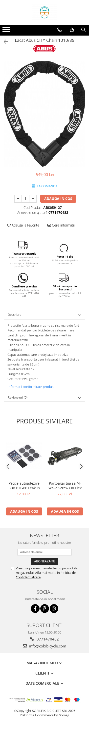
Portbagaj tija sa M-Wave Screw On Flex (65, 485)
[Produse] (6, 31)
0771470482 (47, 639)
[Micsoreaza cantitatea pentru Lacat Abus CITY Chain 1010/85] (18, 199)
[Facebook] (35, 608)
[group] (44, 114)
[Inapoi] (3, 41)
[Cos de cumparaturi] (72, 30)
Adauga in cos (58, 198)
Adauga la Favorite (25, 225)
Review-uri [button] (17, 397)
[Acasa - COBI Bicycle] (44, 12)
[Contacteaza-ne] (59, 30)
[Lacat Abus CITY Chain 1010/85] (44, 114)
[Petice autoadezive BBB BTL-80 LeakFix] (24, 455)
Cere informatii (63, 225)
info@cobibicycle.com (47, 645)
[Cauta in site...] (83, 30)
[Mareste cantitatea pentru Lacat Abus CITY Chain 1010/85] (33, 199)
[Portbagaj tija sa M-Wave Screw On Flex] (65, 456)
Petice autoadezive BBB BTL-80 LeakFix (24, 485)
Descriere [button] (14, 314)
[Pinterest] (44, 608)
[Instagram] (54, 608)
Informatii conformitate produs (30, 386)
